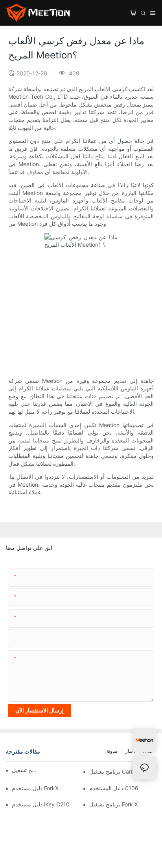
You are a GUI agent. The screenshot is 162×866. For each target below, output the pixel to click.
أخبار (130, 751)
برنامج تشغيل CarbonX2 (25, 770)
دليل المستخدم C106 (113, 788)
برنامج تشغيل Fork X (113, 804)
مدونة (112, 751)
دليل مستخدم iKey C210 (41, 804)
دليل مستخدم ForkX (35, 788)
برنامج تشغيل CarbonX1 (118, 771)
